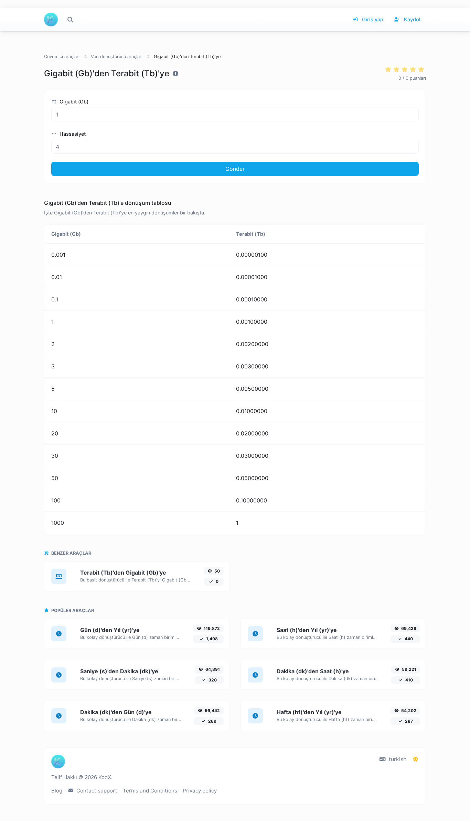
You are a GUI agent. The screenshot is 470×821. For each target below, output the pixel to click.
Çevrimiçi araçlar (61, 56)
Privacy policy (200, 790)
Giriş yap (372, 19)
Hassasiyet (72, 134)
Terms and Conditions (150, 790)
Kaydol (411, 19)
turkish (396, 759)
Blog (56, 790)
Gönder (235, 168)
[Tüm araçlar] (70, 19)
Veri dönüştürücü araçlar (116, 56)
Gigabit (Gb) (73, 101)
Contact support (96, 790)
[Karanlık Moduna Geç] (415, 759)
